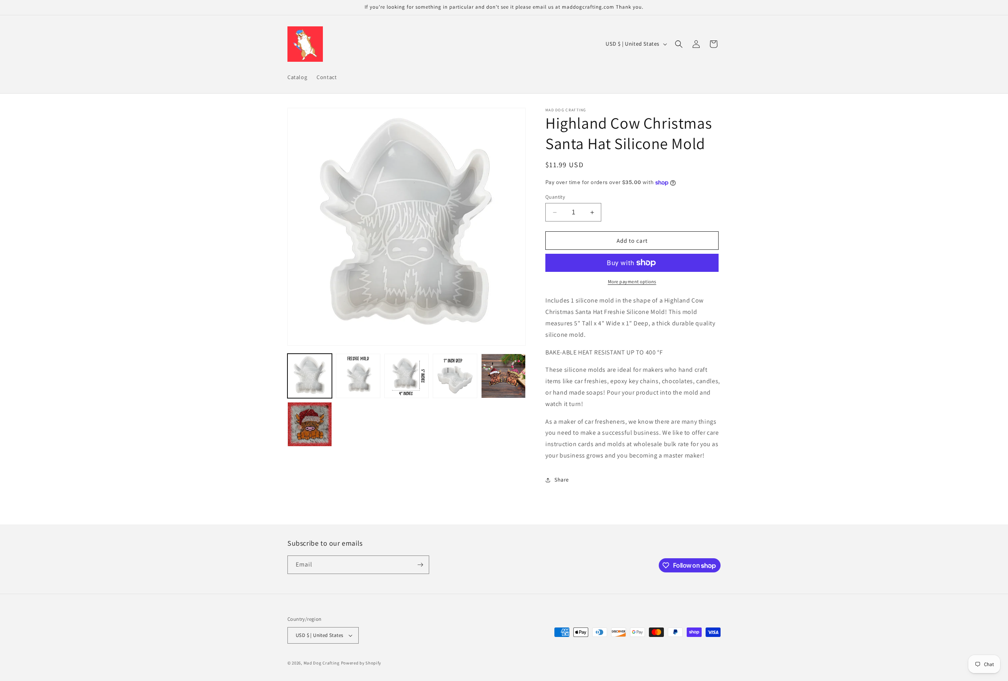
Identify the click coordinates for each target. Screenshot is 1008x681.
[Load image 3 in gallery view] (406, 376)
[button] (678, 44)
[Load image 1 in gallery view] (309, 376)
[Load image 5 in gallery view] (503, 376)
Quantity (555, 197)
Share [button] (561, 479)
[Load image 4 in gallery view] (455, 376)
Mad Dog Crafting (322, 663)
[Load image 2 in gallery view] (358, 376)
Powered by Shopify (361, 663)
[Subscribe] (420, 565)
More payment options (632, 281)
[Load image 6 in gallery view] (309, 424)
